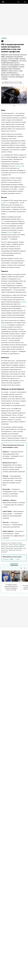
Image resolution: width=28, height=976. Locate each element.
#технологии (4, 545)
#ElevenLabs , (13, 550)
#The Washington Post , (12, 546)
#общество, (4, 543)
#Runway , (19, 550)
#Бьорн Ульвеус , (19, 548)
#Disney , (17, 545)
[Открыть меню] (25, 2)
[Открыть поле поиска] (18, 2)
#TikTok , (3, 546)
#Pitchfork (4, 552)
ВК (12, 559)
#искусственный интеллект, (15, 543)
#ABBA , (3, 548)
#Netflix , (11, 545)
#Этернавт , (23, 545)
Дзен (18, 559)
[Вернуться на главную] (3, 2)
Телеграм (6, 559)
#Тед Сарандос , (10, 548)
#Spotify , (21, 546)
